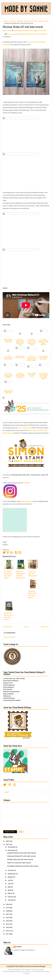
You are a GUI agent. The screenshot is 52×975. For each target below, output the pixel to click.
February (11, 897)
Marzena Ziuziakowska (11, 691)
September (12, 874)
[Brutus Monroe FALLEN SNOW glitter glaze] (43, 351)
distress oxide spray (24, 21)
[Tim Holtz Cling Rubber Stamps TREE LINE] (8, 382)
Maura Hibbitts (8, 694)
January (11, 900)
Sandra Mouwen (9, 698)
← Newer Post (7, 627)
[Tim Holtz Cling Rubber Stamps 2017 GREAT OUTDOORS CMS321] (43, 365)
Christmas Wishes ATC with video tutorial (23, 26)
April (9, 890)
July (9, 880)
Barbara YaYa (7, 683)
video (46, 21)
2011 (8, 934)
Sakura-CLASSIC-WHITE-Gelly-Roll (20, 357)
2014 (8, 924)
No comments (41, 30)
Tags (21, 832)
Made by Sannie (24, 966)
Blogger (42, 966)
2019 (8, 908)
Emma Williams (8, 687)
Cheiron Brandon (9, 685)
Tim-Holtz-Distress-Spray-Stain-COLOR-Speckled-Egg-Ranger (20, 342)
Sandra (19, 946)
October (11, 870)
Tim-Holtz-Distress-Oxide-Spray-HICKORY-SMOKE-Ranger (31, 358)
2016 (8, 917)
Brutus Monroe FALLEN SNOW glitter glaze (43, 358)
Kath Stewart (7, 689)
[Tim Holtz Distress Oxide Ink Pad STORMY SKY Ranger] (20, 365)
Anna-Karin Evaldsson (11, 681)
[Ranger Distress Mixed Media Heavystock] (8, 331)
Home (5, 21)
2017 (8, 914)
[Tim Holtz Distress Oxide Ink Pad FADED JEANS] (8, 365)
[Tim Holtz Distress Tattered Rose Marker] (8, 351)
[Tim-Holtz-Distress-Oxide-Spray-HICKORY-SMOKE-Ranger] (31, 348)
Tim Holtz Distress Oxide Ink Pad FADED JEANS (8, 375)
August (10, 877)
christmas (12, 21)
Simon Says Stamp (24, 428)
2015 (8, 921)
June (9, 883)
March (10, 893)
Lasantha (41, 969)
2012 (8, 931)
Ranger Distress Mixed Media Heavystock (8, 341)
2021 (8, 844)
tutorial (41, 21)
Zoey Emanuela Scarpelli (11, 700)
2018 (8, 911)
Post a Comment (9, 637)
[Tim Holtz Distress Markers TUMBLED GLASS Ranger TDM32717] (43, 331)
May (9, 887)
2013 (8, 927)
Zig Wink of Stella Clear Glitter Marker (31, 375)
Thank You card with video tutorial (19, 863)
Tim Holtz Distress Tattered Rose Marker (8, 358)
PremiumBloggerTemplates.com (13, 971)
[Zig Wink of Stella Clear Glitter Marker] (31, 367)
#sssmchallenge (26, 501)
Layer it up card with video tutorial (32, 574)
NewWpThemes (19, 969)
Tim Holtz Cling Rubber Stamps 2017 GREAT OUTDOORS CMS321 (43, 376)
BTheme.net (29, 971)
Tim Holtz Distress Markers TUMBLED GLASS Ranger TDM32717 (43, 342)
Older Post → (45, 627)
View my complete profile (24, 950)
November (11, 850)
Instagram (26, 483)
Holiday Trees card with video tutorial (20, 859)
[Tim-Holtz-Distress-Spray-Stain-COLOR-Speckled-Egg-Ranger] (20, 334)
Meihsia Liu (7, 696)
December (11, 847)
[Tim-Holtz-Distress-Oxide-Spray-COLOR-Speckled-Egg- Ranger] (32, 334)
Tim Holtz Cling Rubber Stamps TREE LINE (8, 392)
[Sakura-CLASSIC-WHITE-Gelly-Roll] (20, 348)
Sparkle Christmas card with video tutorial (21, 853)
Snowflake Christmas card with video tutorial (22, 866)
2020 (8, 904)
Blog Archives (10, 832)
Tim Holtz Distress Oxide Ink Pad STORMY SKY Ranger (19, 375)
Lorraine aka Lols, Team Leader (14, 678)
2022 (8, 841)
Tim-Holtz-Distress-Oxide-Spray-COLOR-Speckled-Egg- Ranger (31, 342)
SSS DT (34, 21)
